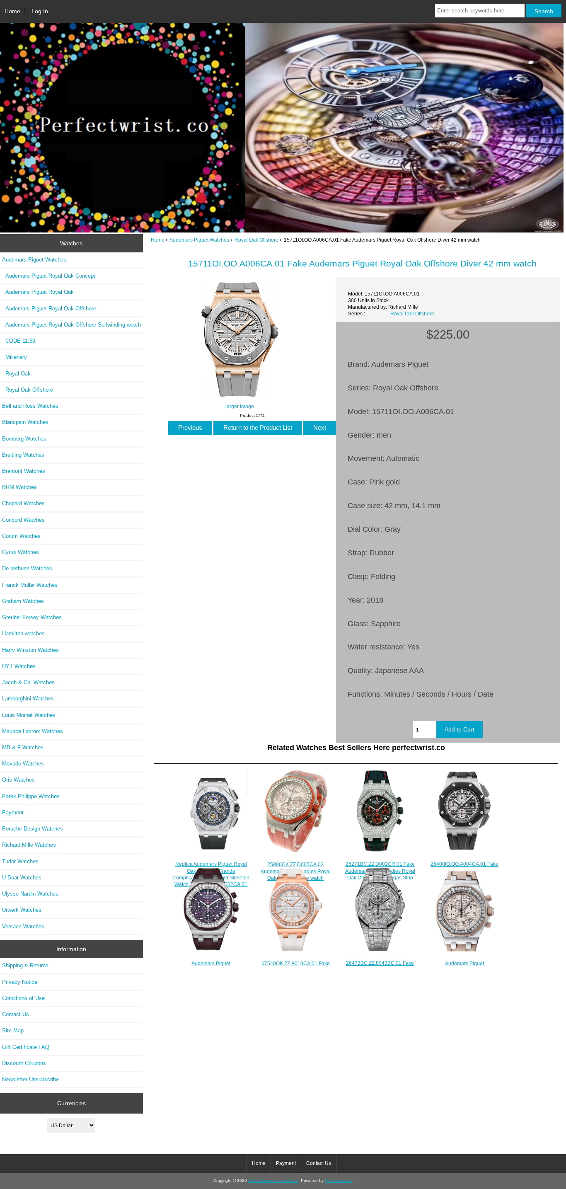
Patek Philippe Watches (31, 796)
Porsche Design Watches (32, 829)
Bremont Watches (23, 471)
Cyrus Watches (20, 552)
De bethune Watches (27, 568)
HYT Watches (19, 666)
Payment (13, 812)
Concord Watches (23, 520)
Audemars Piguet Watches (199, 239)
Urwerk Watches (21, 910)
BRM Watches (19, 487)
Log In (39, 11)
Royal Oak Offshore (256, 239)
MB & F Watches (23, 747)
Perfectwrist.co (339, 1180)
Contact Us (15, 1014)
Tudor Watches (20, 861)
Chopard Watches (23, 503)
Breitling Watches (23, 455)
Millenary (14, 357)
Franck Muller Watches (30, 585)
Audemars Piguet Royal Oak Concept (48, 276)
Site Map (13, 1030)
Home (12, 11)
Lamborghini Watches (28, 698)
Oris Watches (18, 780)
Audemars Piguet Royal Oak (38, 292)
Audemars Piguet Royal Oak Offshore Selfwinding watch (71, 325)
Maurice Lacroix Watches (32, 731)
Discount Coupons (24, 1063)
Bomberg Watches (24, 439)
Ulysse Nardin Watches (30, 894)
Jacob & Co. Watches (28, 682)
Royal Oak (16, 374)
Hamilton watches (23, 633)
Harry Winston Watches (30, 650)
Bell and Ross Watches (30, 406)
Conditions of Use (23, 998)
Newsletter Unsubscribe (30, 1079)
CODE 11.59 (18, 341)
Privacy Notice (19, 982)
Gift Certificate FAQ (25, 1047)
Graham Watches (23, 601)
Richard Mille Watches (29, 845)
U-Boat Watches (21, 877)
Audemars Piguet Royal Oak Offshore (49, 308)
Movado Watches (23, 763)
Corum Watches (21, 536)
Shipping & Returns (25, 965)
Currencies (71, 1103)
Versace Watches (23, 926)
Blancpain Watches (25, 422)
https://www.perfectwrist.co (273, 1180)
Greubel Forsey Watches (32, 617)
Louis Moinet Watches (29, 715)
